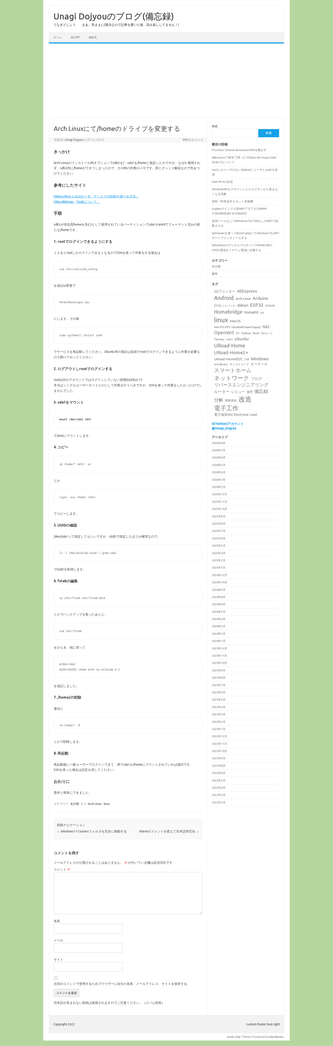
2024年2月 (219, 633)
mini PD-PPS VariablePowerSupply (237, 327)
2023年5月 (219, 699)
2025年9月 (219, 516)
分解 (218, 399)
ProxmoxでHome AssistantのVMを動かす (239, 149)
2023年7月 (219, 685)
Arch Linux (94, 803)
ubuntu (241, 338)
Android (224, 298)
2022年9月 (219, 758)
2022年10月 (219, 751)
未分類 (74, 803)
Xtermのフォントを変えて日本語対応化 (169, 831)
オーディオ (259, 364)
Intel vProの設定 (222, 181)
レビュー (238, 392)
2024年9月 (219, 589)
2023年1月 (219, 729)
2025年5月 (219, 545)
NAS (266, 327)
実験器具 (231, 400)
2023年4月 (219, 707)
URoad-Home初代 (228, 359)
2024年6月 (219, 604)
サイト (58, 959)
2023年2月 (219, 721)
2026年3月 (219, 479)
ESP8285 (270, 305)
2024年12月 (219, 575)
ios (262, 312)
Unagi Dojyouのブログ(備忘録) (113, 16)
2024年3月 (219, 626)
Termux (219, 339)
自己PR (75, 37)
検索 (215, 126)
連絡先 (93, 37)
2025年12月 (219, 494)
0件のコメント (193, 140)
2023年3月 (219, 714)
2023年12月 (219, 648)
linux (107, 803)
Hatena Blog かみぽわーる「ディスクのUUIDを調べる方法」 (96, 196)
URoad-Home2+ (231, 352)
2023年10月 (219, 662)
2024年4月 (219, 618)
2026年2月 (219, 486)
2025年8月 (219, 523)
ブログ (256, 379)
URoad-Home (229, 345)
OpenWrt (224, 332)
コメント (62, 869)
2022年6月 (219, 772)
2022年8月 (219, 765)
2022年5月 (219, 780)
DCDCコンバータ (224, 305)
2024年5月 (219, 611)
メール (58, 940)
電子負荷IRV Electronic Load (235, 414)
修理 (250, 392)
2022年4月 (219, 787)
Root (256, 333)
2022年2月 (219, 802)
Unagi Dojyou (74, 140)
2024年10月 (219, 582)
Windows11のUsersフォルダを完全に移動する (92, 831)
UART (229, 339)
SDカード (267, 333)
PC (238, 333)
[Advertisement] (166, 80)
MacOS (235, 321)
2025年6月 (219, 538)
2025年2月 (219, 560)
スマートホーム (233, 370)
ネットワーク (231, 378)
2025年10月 (219, 508)
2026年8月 (219, 443)
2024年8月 (219, 597)
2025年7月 (219, 530)
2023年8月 (219, 677)
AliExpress (247, 291)
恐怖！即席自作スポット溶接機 (232, 201)
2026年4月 (219, 472)
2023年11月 (219, 655)
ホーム (57, 37)
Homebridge (228, 312)
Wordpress (276, 1036)
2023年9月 (219, 670)
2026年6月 (219, 457)
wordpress (221, 364)
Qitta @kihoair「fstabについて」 (77, 202)
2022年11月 (219, 743)
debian (242, 305)
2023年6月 (219, 692)
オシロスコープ (239, 364)
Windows (260, 358)
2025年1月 (219, 567)
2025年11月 (219, 501)
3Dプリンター (224, 291)
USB (246, 359)
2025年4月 (219, 553)
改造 (245, 399)
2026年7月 (219, 450)
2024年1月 (219, 640)
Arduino (260, 298)
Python (246, 333)
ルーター (221, 391)
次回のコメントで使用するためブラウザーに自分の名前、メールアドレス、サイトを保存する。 (122, 984)
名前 (57, 921)
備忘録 (261, 391)
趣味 (215, 273)
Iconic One (234, 1036)
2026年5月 (219, 464)
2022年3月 (219, 794)
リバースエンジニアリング (241, 384)
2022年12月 (219, 736)
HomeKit (251, 312)
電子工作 (226, 407)
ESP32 (257, 305)
